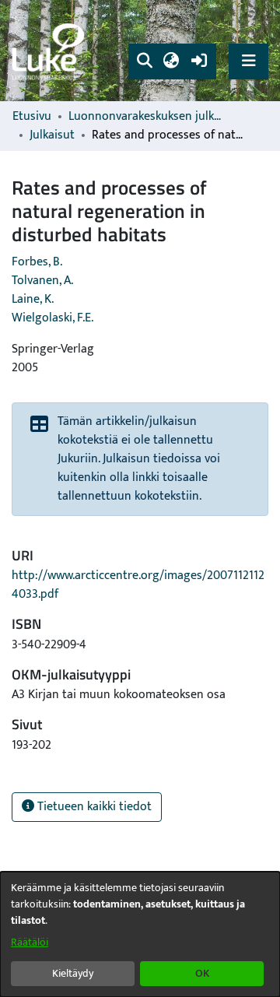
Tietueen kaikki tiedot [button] (93, 806)
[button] (144, 61)
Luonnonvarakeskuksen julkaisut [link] (146, 116)
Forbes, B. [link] (37, 261)
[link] (50, 51)
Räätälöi (29, 942)
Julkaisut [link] (52, 135)
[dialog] (140, 934)
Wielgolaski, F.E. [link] (52, 317)
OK (202, 973)
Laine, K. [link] (33, 299)
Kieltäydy (72, 973)
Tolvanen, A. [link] (42, 280)
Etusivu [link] (31, 116)
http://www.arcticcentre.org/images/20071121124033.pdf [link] (138, 585)
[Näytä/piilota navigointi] (248, 61)
